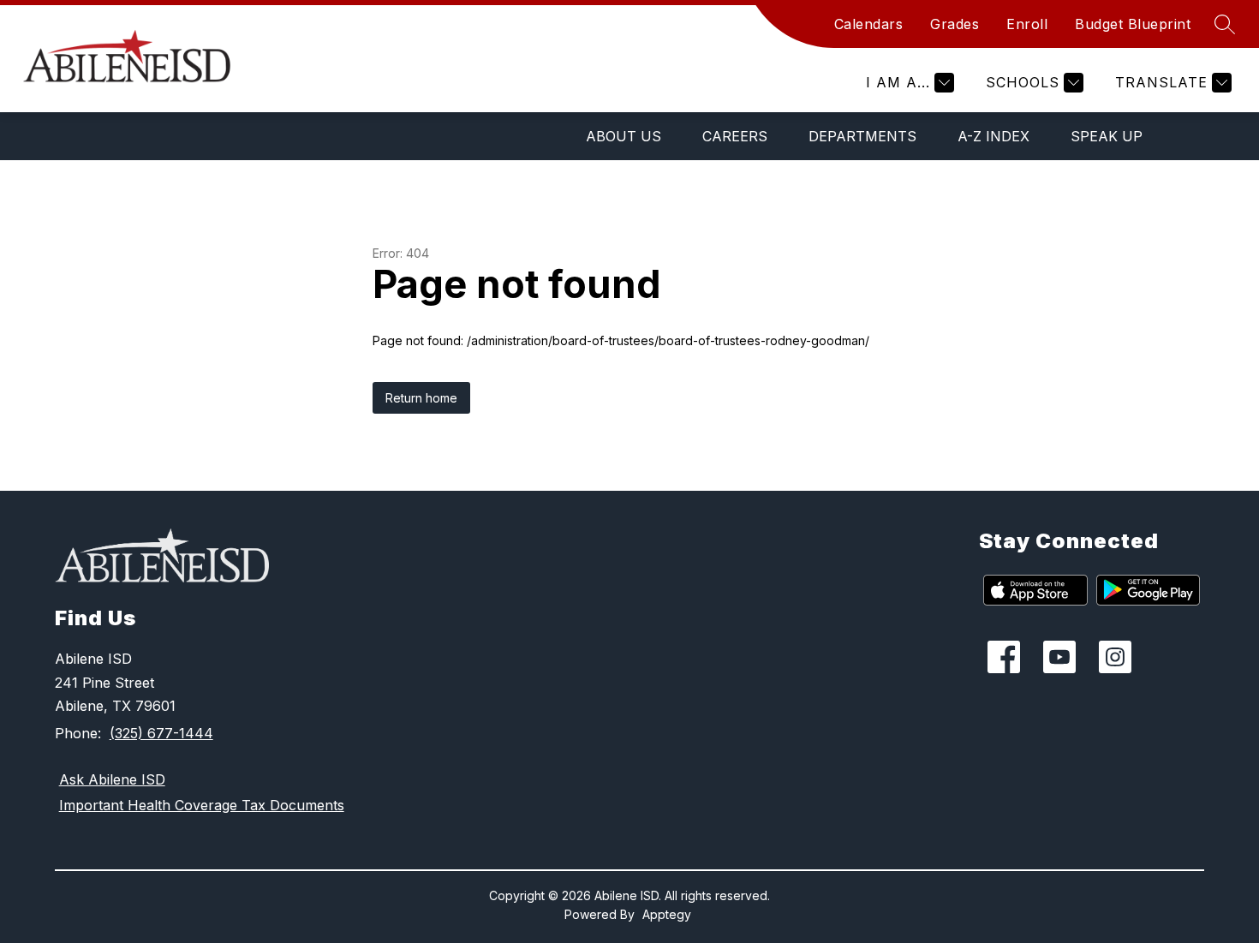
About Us (623, 136)
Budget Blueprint (1132, 24)
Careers (734, 136)
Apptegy (666, 914)
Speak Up (1107, 136)
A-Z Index (993, 136)
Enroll (1026, 24)
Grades (954, 24)
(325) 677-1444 (161, 733)
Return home (421, 398)
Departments (862, 136)
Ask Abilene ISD (112, 779)
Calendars (869, 24)
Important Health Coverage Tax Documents (201, 805)
